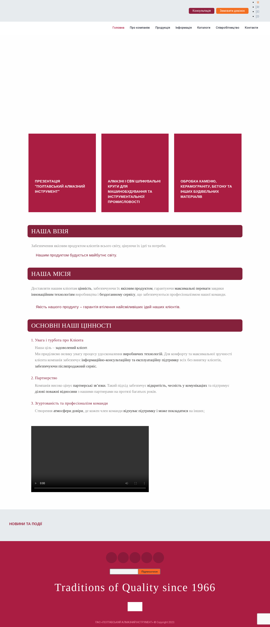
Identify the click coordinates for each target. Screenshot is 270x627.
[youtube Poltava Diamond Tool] (135, 557)
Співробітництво (227, 27)
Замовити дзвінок (232, 10)
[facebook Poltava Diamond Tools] (111, 557)
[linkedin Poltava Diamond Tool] (146, 557)
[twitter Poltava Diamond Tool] (158, 557)
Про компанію (140, 27)
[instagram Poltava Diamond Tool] (123, 557)
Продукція (162, 27)
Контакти (251, 27)
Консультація (201, 10)
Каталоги (203, 27)
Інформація (184, 27)
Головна (118, 27)
